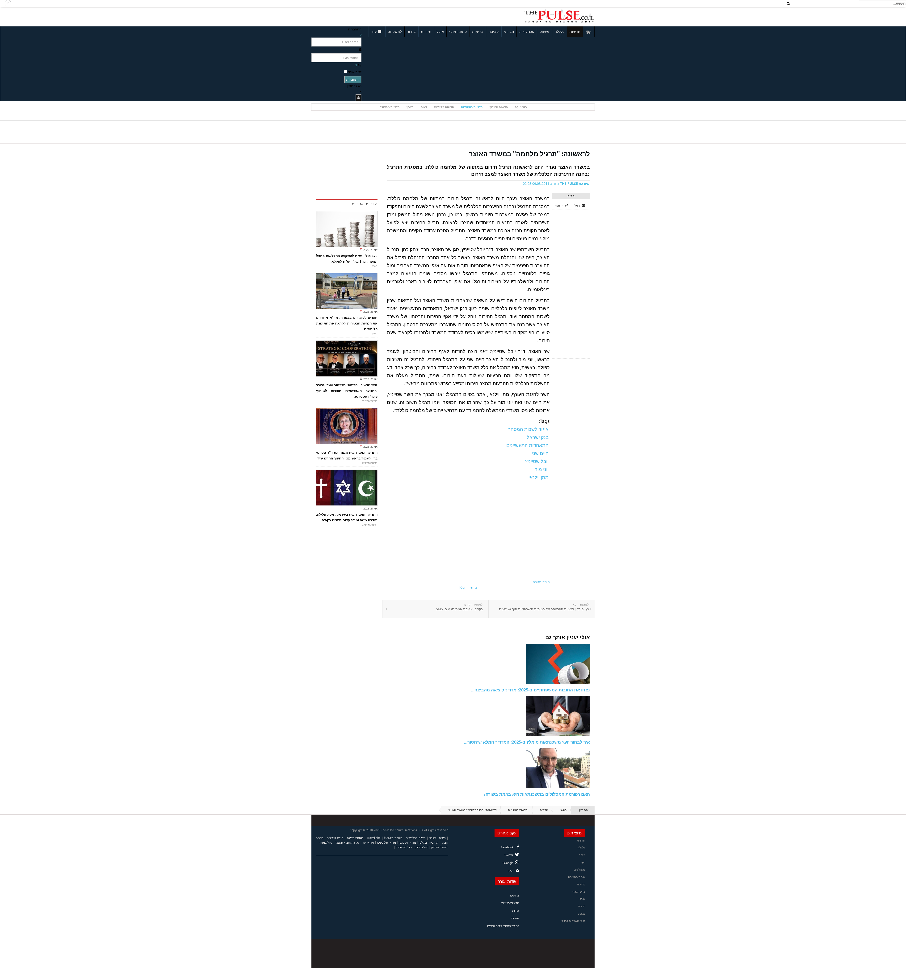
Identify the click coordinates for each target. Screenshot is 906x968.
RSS (510, 871)
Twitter (508, 855)
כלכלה (560, 31)
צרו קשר (514, 895)
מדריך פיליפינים (386, 843)
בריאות (477, 31)
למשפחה (395, 31)
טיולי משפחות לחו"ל (573, 921)
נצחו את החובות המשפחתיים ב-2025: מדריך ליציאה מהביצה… (530, 690)
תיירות (426, 31)
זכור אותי (354, 72)
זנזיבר (432, 838)
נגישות (515, 918)
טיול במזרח (325, 843)
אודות (515, 911)
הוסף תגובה (541, 582)
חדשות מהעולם (389, 107)
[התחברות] (358, 97)
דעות (424, 107)
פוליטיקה (521, 107)
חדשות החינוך (499, 107)
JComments (468, 587)
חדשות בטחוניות (471, 107)
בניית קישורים (335, 838)
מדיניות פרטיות (510, 903)
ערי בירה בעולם (428, 843)
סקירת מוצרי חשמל (347, 843)
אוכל (440, 31)
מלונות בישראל (393, 838)
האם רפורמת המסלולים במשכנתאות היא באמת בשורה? (536, 794)
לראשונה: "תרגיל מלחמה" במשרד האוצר (529, 153)
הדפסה (559, 206)
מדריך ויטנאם (407, 843)
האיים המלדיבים (416, 838)
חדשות (575, 31)
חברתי (509, 31)
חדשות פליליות (444, 107)
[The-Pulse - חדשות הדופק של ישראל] (559, 16)
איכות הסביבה (576, 877)
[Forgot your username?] (360, 35)
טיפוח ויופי (458, 31)
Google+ (507, 863)
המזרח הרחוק (439, 847)
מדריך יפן (368, 843)
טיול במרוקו (421, 847)
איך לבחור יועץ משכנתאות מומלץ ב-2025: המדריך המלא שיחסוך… (527, 742)
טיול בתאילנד (404, 847)
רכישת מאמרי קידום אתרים (503, 926)
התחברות (353, 79)
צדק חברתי (578, 892)
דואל (578, 206)
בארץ (410, 107)
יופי (583, 862)
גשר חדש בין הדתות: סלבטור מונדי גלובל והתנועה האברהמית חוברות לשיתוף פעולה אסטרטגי (347, 390)
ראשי (563, 810)
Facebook (507, 847)
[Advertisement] (374, 16)
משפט (544, 31)
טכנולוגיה (526, 31)
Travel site (374, 838)
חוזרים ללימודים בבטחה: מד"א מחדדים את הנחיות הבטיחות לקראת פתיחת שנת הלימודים (347, 323)
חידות (442, 838)
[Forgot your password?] (356, 65)
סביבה (494, 31)
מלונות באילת (355, 838)
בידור (411, 31)
